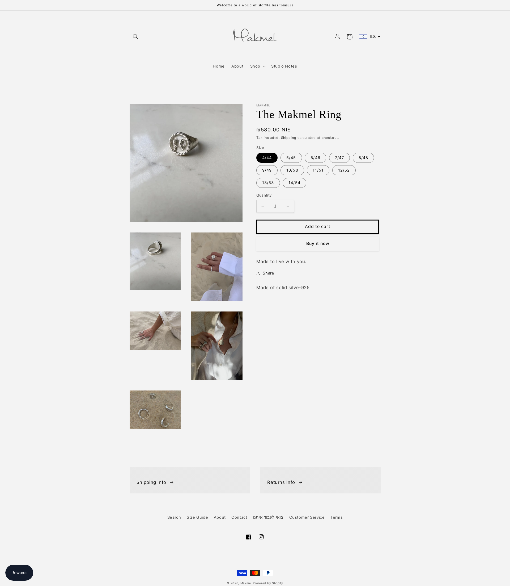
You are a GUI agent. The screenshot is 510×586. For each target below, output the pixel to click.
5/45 (291, 157)
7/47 (339, 157)
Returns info (281, 482)
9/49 (267, 170)
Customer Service (307, 517)
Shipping (288, 138)
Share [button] (268, 273)
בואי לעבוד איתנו (268, 517)
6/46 (315, 157)
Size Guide (197, 517)
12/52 (344, 170)
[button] (136, 37)
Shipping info (151, 482)
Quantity (264, 195)
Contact (239, 517)
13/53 (268, 182)
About (220, 517)
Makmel (246, 583)
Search (174, 517)
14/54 (294, 182)
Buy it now (318, 243)
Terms (336, 517)
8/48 (363, 157)
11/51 (318, 170)
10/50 (292, 170)
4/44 (267, 157)
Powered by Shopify (268, 583)
